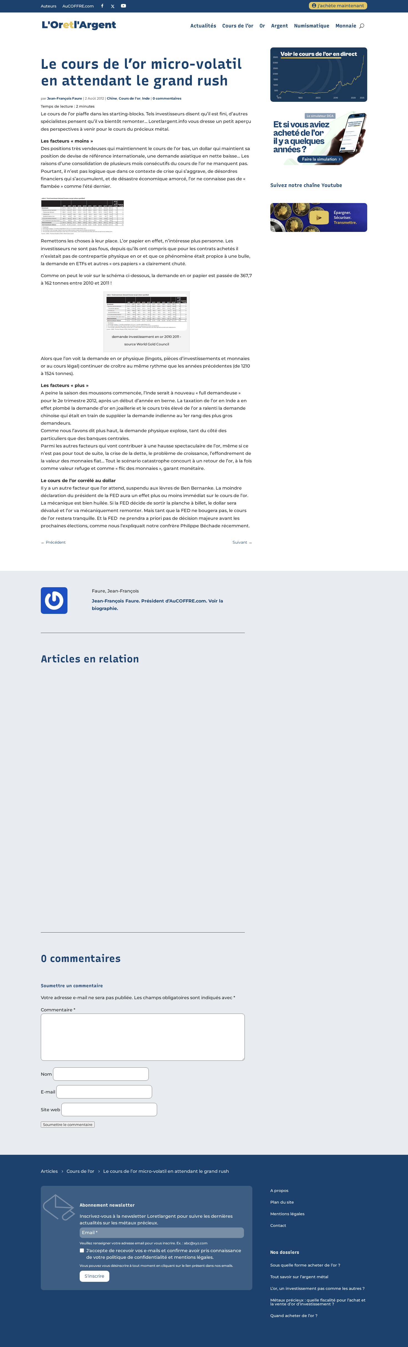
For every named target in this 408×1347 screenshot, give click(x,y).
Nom (46, 1074)
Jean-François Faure (64, 98)
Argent (279, 26)
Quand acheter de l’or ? (294, 1316)
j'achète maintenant (341, 5)
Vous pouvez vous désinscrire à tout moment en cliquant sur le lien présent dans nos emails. (156, 1266)
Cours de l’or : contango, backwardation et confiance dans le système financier (131, 916)
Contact (278, 1226)
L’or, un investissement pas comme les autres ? (317, 1289)
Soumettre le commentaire (67, 1124)
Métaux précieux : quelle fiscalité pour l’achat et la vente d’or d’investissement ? (318, 1302)
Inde (146, 98)
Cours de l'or (129, 98)
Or (262, 26)
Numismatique (311, 26)
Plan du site (282, 1202)
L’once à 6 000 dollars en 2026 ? (77, 830)
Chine (112, 98)
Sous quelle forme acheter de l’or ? (305, 1265)
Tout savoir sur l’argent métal (299, 1277)
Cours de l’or (237, 26)
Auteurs (48, 6)
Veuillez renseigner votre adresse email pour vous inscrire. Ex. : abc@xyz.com (144, 1243)
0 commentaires (167, 98)
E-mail (48, 1092)
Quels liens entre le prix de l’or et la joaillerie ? (96, 745)
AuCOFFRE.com (78, 6)
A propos (279, 1191)
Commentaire (58, 1009)
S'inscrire (94, 1276)
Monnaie (346, 26)
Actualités (203, 26)
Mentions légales (287, 1214)
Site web (50, 1109)
